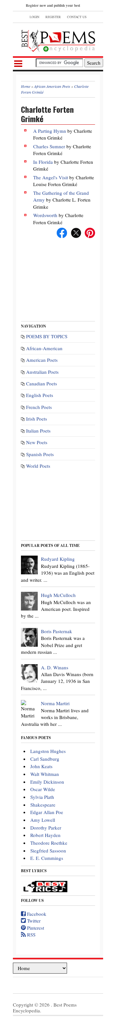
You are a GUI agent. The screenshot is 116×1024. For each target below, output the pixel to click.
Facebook (36, 914)
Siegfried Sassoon (48, 850)
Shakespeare (42, 804)
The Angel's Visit (50, 177)
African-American (44, 348)
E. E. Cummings (46, 858)
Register (53, 17)
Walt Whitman (44, 774)
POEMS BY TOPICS (46, 336)
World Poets (38, 466)
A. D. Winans (54, 667)
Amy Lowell (42, 820)
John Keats (41, 766)
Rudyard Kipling (58, 559)
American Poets (42, 360)
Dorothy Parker (45, 827)
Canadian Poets (41, 383)
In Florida (43, 162)
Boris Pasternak (56, 631)
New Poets (36, 442)
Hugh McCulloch (58, 595)
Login (34, 17)
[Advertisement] (58, 277)
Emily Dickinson (47, 781)
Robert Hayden (45, 835)
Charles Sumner (49, 146)
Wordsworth (45, 215)
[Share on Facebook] (62, 232)
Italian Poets (38, 430)
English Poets (39, 395)
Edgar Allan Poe (46, 812)
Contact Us (77, 17)
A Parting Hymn (49, 131)
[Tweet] (76, 232)
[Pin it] (90, 232)
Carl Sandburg (44, 759)
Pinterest (35, 928)
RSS (30, 934)
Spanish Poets (40, 454)
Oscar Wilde (42, 789)
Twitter (33, 920)
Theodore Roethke (48, 843)
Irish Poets (36, 418)
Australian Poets (42, 372)
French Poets (39, 407)
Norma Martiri (55, 703)
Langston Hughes (48, 751)
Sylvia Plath (42, 797)
